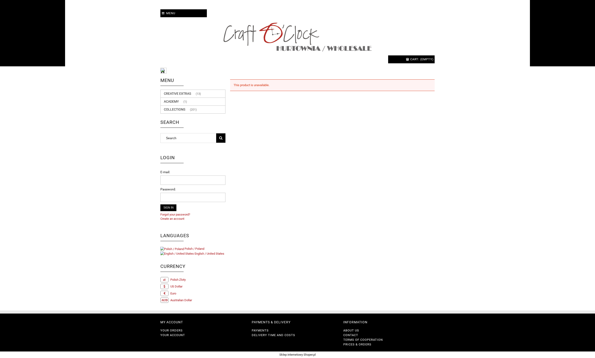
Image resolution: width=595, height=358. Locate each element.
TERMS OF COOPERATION (363, 339)
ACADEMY (171, 101)
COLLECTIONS (174, 109)
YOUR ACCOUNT (172, 335)
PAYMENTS (260, 330)
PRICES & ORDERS (357, 344)
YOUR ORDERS (171, 330)
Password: (168, 189)
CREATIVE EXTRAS (177, 93)
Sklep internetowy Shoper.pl (297, 354)
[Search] (220, 138)
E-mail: (165, 172)
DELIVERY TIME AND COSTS (273, 335)
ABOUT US (351, 330)
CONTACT (350, 335)
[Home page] (297, 36)
